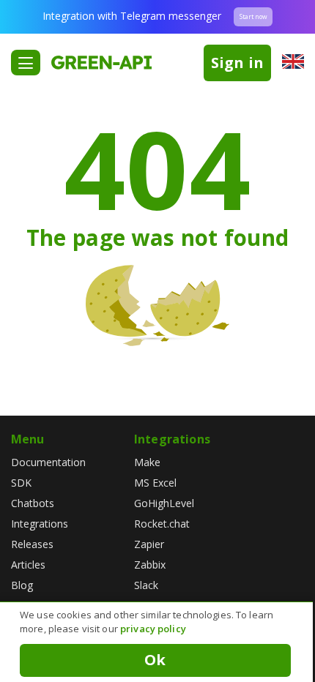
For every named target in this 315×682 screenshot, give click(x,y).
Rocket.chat (162, 524)
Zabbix (150, 565)
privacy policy (153, 628)
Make (147, 462)
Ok (155, 660)
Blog (22, 585)
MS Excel (155, 483)
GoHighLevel (164, 503)
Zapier (149, 544)
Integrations (39, 524)
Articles (28, 565)
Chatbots (32, 503)
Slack (146, 585)
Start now (253, 16)
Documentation (48, 462)
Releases (32, 544)
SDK (21, 483)
